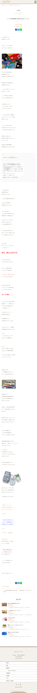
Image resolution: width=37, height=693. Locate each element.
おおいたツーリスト (17, 692)
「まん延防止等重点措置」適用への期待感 (10, 591)
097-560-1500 (19, 656)
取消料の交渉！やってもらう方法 (25, 590)
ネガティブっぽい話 (18, 24)
